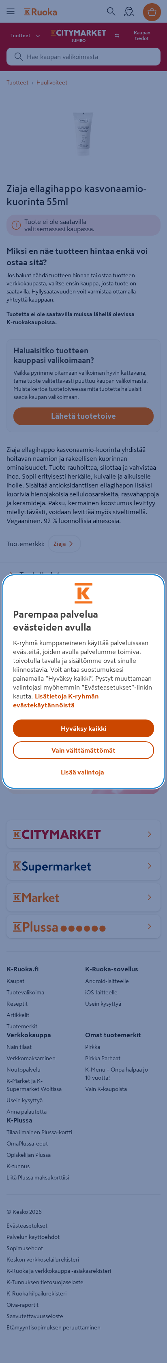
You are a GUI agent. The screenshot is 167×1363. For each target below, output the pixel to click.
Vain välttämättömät (83, 750)
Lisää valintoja (82, 772)
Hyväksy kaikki (83, 728)
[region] (83, 681)
